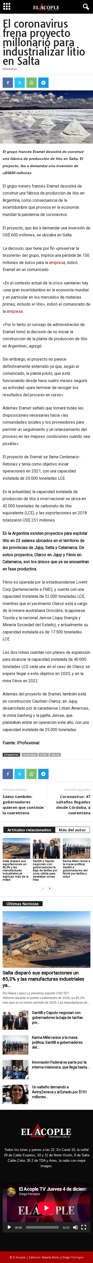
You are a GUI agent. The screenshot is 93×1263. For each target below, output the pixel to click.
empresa (57, 262)
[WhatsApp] (31, 83)
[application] (46, 1208)
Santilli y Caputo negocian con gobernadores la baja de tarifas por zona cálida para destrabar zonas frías (45, 870)
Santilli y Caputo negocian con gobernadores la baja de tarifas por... (57, 1018)
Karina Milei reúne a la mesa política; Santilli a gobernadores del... (57, 1042)
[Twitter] (19, 83)
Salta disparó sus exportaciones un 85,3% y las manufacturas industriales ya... (43, 979)
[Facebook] (8, 83)
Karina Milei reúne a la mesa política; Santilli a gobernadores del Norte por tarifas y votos (76, 868)
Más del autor (72, 829)
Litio (43, 754)
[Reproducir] (9, 1227)
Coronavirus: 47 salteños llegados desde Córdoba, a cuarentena (73, 804)
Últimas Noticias (22, 903)
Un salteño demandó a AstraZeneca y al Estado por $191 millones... (59, 1092)
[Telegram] (43, 83)
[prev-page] (43, 888)
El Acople (30, 754)
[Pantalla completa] (83, 1227)
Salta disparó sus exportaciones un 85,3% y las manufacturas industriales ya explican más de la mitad (15, 870)
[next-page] (49, 888)
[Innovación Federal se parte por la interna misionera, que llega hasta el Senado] (15, 1069)
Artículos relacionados (29, 829)
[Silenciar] (75, 1227)
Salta (55, 754)
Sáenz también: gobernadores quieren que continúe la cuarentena (23, 804)
